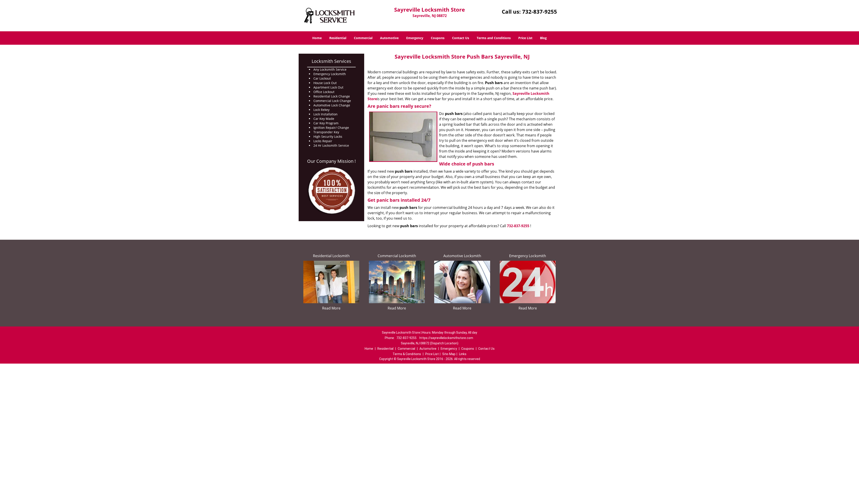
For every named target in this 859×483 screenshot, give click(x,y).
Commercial (363, 38)
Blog (543, 38)
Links (462, 354)
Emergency (414, 38)
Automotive (389, 38)
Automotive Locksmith (462, 255)
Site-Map (448, 354)
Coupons (437, 38)
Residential (337, 38)
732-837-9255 (539, 11)
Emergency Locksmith (527, 255)
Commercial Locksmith (397, 255)
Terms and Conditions (494, 38)
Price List (525, 38)
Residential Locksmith (331, 255)
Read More (331, 308)
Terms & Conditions (407, 354)
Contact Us (460, 38)
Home (317, 38)
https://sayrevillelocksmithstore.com (446, 338)
